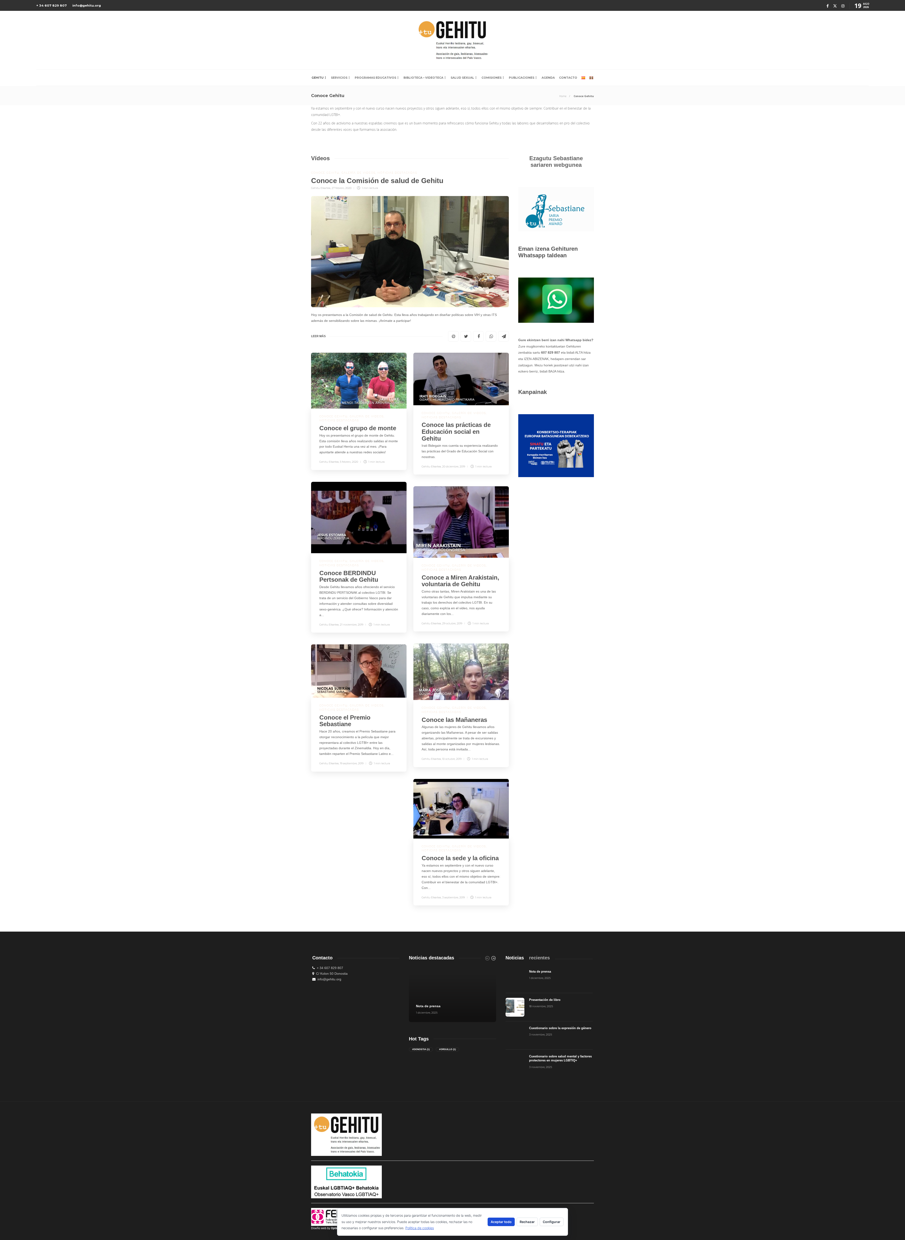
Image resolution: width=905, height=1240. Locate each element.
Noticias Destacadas (397, 172)
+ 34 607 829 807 (51, 5)
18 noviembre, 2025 (541, 1006)
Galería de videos (358, 172)
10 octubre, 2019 (451, 759)
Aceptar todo (501, 1222)
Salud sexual (462, 77)
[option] (452, 993)
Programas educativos (375, 77)
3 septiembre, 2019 (453, 897)
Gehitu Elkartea (320, 188)
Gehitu (318, 77)
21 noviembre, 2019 (351, 624)
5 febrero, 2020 (349, 461)
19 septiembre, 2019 (351, 763)
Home (562, 96)
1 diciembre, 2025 (426, 1012)
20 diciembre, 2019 (453, 466)
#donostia (421, 1049)
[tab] (515, 958)
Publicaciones (521, 77)
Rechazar (527, 1222)
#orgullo (447, 1049)
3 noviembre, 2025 (540, 1034)
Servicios (339, 77)
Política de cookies (419, 1228)
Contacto (568, 77)
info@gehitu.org (86, 5)
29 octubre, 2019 (452, 623)
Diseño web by (327, 1228)
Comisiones (491, 77)
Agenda (548, 77)
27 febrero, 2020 (341, 188)
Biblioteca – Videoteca (423, 77)
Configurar (551, 1222)
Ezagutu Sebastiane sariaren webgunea (556, 161)
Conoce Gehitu (325, 172)
